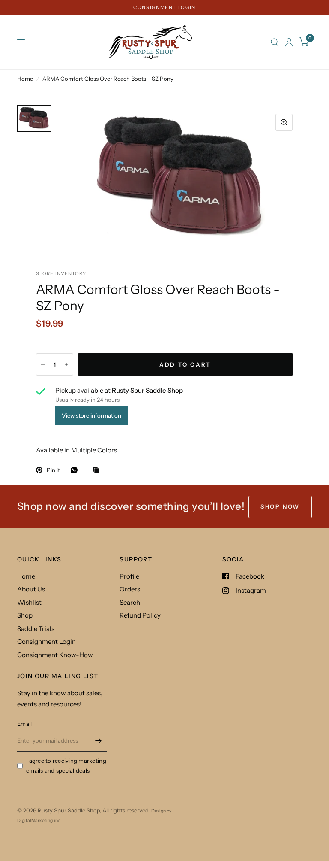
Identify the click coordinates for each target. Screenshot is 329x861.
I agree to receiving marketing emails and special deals (66, 765)
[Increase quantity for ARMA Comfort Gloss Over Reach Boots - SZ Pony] (66, 364)
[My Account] (289, 42)
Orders (130, 589)
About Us (31, 589)
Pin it (53, 470)
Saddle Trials (35, 629)
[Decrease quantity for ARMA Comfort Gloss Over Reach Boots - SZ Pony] (42, 364)
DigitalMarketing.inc (39, 820)
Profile (129, 576)
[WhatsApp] (76, 470)
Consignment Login (46, 641)
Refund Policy (140, 615)
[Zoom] (284, 122)
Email (24, 723)
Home (25, 78)
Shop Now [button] (280, 506)
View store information (91, 415)
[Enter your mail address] (98, 740)
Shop (25, 615)
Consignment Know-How (55, 655)
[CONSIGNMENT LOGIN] (164, 7)
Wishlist (29, 602)
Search (130, 602)
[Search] (275, 42)
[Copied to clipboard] (98, 470)
